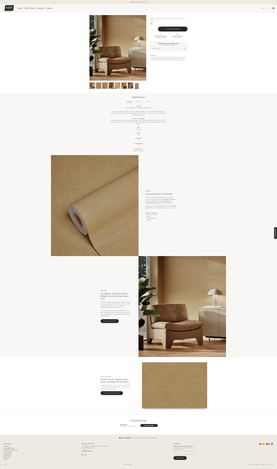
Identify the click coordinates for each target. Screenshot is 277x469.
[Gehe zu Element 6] (124, 85)
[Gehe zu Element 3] (105, 85)
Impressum (6, 446)
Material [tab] (129, 101)
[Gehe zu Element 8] (137, 86)
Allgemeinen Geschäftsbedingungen (262, 464)
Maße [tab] (139, 101)
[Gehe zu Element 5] (118, 85)
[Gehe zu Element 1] (92, 85)
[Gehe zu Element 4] (111, 85)
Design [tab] (148, 101)
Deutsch (263, 8)
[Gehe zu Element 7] (130, 85)
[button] (275, 233)
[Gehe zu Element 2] (99, 85)
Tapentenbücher (7, 456)
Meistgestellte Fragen (9, 448)
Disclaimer (272, 464)
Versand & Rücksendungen (10, 450)
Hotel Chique (29, 8)
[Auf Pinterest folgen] (85, 455)
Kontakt (5, 459)
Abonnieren (180, 458)
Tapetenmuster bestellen (111, 393)
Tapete (20, 8)
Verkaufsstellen (7, 454)
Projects (49, 8)
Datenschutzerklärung (252, 464)
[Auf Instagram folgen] (82, 455)
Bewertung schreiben (149, 425)
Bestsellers (40, 8)
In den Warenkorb (172, 29)
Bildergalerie (6, 457)
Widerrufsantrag (7, 452)
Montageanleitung (109, 321)
